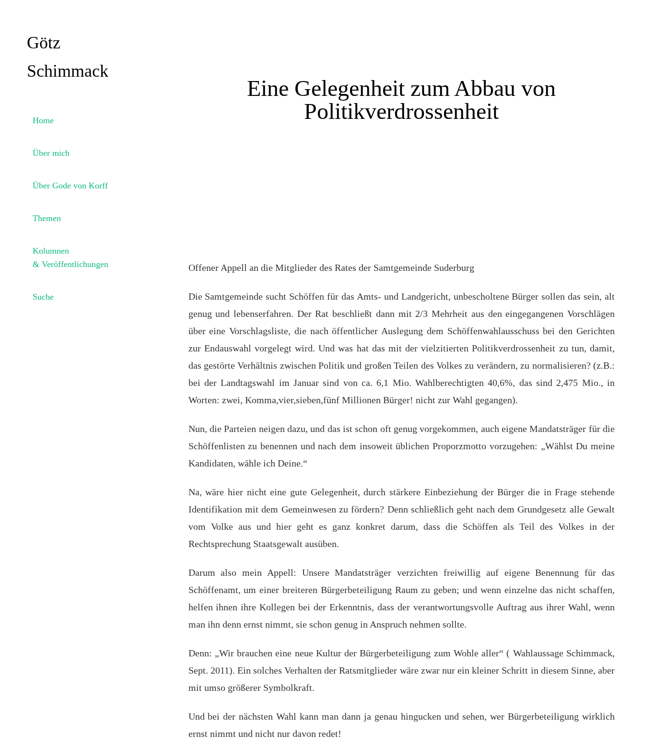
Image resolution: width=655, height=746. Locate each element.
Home (43, 120)
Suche (43, 297)
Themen (47, 218)
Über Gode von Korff (70, 185)
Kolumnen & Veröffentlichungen (70, 257)
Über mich (51, 153)
